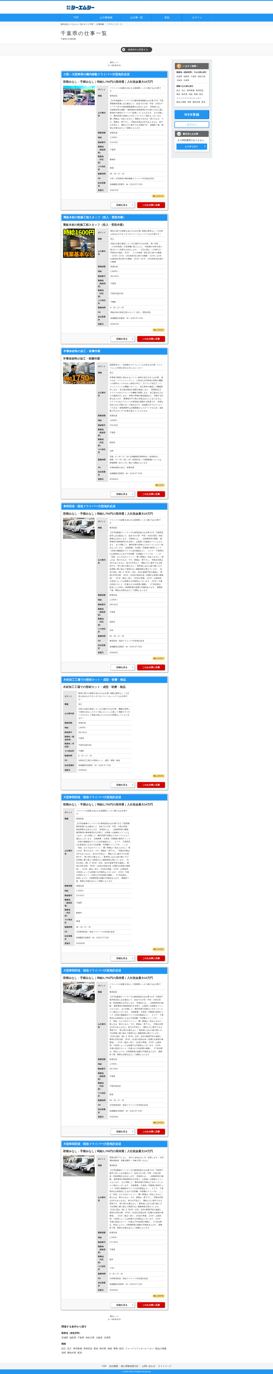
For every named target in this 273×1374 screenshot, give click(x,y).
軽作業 (103, 1348)
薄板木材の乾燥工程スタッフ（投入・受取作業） (94, 217)
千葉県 (81, 1337)
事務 (115, 1348)
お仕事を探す (191, 146)
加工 (69, 1348)
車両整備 (77, 1348)
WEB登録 (192, 114)
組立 (63, 1348)
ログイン (197, 17)
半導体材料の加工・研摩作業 (81, 351)
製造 (96, 1348)
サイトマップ (164, 1366)
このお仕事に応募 (151, 205)
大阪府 (99, 1337)
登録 (166, 17)
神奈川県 (90, 1337)
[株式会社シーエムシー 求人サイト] (80, 7)
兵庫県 (107, 1337)
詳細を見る (121, 205)
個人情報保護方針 (130, 1366)
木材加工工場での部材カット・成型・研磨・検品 (94, 679)
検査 (110, 1348)
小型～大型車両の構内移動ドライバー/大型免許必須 (96, 74)
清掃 (63, 1352)
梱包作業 (71, 1352)
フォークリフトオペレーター (139, 1348)
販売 (121, 1348)
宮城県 (64, 1337)
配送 (80, 1352)
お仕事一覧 (136, 17)
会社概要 (113, 1366)
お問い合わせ (148, 1366)
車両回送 (87, 1348)
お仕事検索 (106, 17)
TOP (76, 17)
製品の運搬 (160, 1348)
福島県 (73, 1337)
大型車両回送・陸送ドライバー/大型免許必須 (92, 797)
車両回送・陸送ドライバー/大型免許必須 (89, 506)
